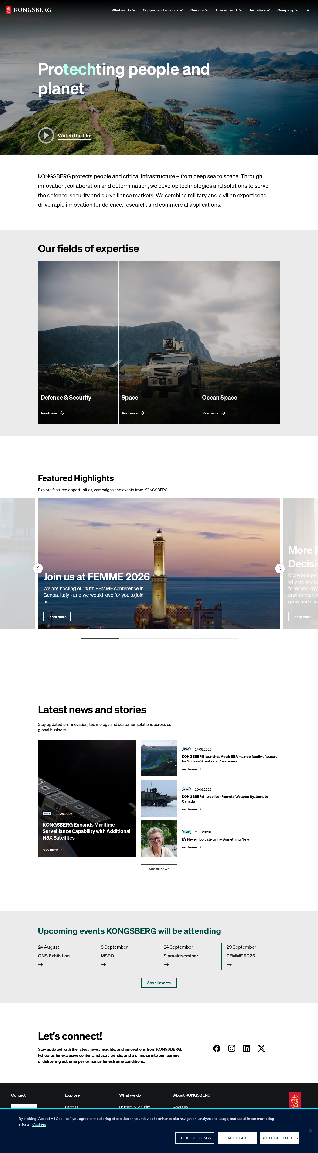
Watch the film (74, 135)
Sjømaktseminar (181, 956)
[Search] (308, 10)
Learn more (56, 616)
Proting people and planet (124, 78)
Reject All (237, 1138)
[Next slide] (280, 568)
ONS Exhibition (54, 956)
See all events (159, 982)
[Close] (310, 1130)
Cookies (39, 1124)
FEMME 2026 (241, 956)
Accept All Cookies (280, 1138)
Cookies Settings (195, 1138)
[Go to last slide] (38, 568)
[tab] (100, 638)
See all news (159, 868)
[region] (159, 1130)
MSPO (107, 956)
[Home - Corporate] (28, 10)
